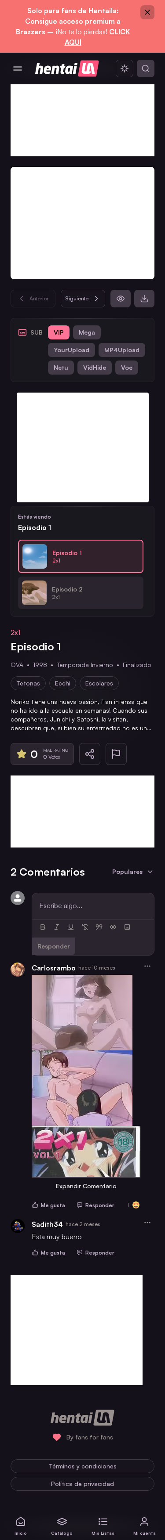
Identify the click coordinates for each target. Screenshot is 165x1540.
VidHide (94, 367)
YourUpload (71, 349)
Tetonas (28, 683)
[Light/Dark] (124, 68)
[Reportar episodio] (116, 754)
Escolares (99, 683)
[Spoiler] (113, 927)
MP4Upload (121, 349)
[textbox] (93, 905)
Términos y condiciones (83, 1466)
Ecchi (62, 683)
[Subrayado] (71, 927)
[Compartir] (89, 754)
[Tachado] (85, 927)
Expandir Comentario (86, 1186)
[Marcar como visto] (120, 298)
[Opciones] (147, 966)
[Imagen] (127, 927)
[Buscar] (145, 68)
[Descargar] (144, 298)
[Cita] (99, 927)
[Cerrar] (147, 12)
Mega (87, 332)
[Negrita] (43, 927)
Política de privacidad (82, 1483)
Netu (61, 367)
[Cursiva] (57, 927)
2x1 (16, 632)
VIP (59, 332)
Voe (126, 367)
